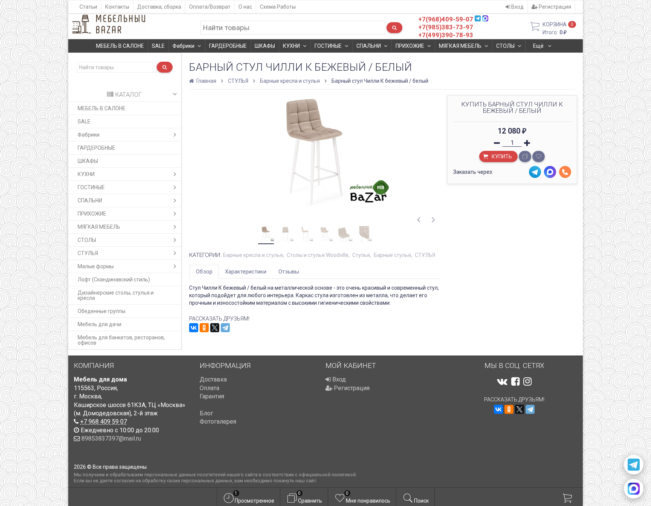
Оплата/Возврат (210, 7)
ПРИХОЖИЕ (410, 46)
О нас (245, 7)
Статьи (88, 7)
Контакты (117, 7)
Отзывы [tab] (288, 271)
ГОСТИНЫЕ (328, 46)
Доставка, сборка (159, 7)
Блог (206, 413)
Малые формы (96, 266)
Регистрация (554, 7)
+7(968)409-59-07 (445, 19)
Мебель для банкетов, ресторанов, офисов (121, 340)
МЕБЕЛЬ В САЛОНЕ (120, 46)
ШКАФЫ (265, 46)
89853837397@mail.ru (111, 438)
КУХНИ (291, 46)
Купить (501, 156)
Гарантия (212, 396)
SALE (158, 46)
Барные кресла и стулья (290, 81)
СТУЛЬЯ (88, 253)
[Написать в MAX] (633, 488)
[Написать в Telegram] (633, 464)
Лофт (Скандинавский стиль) (114, 280)
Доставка (213, 379)
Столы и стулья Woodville (317, 255)
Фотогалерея (218, 421)
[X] (214, 327)
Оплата (209, 388)
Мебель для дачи (99, 324)
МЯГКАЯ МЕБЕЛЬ (460, 46)
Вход (517, 7)
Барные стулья (392, 255)
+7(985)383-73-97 (445, 27)
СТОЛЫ (505, 46)
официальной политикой (327, 474)
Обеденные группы (101, 311)
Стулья (361, 255)
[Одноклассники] (204, 327)
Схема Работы (278, 7)
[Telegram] (225, 327)
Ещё (539, 46)
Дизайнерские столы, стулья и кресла (116, 295)
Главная (205, 81)
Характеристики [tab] (245, 271)
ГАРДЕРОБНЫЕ (228, 46)
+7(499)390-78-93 (445, 35)
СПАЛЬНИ (368, 46)
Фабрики (183, 46)
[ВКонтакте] (193, 327)
